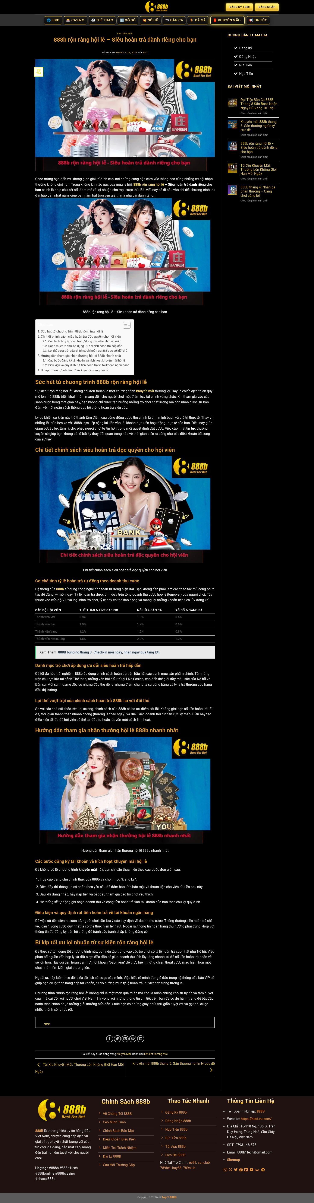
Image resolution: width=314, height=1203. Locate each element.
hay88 (177, 1168)
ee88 (192, 1163)
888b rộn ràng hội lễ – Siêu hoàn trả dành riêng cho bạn (259, 147)
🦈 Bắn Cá (174, 20)
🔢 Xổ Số (128, 20)
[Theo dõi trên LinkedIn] (246, 1170)
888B (261, 1111)
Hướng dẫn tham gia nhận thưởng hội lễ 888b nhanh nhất (81, 356)
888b (60, 589)
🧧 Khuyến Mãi (226, 20)
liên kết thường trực (156, 1054)
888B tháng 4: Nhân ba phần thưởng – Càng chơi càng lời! (258, 191)
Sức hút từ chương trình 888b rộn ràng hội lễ (72, 331)
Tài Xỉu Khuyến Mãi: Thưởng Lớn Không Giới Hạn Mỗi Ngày (259, 169)
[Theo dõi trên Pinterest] (241, 1170)
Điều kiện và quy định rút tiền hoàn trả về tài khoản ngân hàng (88, 365)
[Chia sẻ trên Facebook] (109, 1038)
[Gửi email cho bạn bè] (125, 1038)
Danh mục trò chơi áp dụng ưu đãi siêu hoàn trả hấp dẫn (85, 346)
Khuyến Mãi (125, 33)
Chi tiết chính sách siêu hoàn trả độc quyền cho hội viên (81, 336)
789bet (165, 1168)
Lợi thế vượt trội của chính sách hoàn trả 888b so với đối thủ (87, 350)
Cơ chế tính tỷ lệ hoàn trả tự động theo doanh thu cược (84, 341)
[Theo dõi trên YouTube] (251, 1170)
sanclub (204, 1163)
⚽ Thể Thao (102, 20)
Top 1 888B (169, 1197)
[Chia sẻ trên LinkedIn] (140, 1038)
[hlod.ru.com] (157, 7)
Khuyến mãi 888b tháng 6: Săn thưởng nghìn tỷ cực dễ (259, 126)
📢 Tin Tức (258, 20)
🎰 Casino (75, 20)
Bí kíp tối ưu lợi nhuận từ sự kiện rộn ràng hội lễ (74, 370)
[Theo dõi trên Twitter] (236, 1170)
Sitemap (233, 1160)
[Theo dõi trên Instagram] (225, 1170)
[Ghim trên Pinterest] (132, 1038)
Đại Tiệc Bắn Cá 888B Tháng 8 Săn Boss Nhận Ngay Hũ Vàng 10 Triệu (259, 104)
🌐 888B (53, 20)
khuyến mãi (145, 391)
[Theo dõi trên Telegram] (263, 1170)
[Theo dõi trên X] (230, 1170)
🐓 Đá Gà (198, 20)
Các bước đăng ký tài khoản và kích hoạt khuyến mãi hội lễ (86, 360)
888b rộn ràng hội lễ (148, 184)
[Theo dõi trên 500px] (257, 1170)
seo (145, 52)
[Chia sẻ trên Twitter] (117, 1038)
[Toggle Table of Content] (124, 325)
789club (189, 1168)
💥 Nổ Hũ (150, 20)
